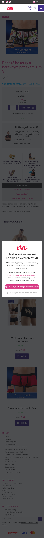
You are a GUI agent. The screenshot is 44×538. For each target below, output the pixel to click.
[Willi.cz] (10, 8)
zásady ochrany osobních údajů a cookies (21, 275)
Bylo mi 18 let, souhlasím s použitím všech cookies (22, 287)
